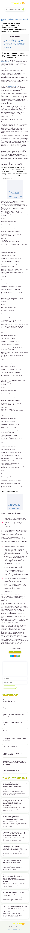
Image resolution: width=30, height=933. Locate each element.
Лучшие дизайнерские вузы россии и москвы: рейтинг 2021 (13, 700)
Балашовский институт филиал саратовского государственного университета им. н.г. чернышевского (13, 862)
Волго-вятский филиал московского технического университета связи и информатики (13, 894)
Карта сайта (14, 929)
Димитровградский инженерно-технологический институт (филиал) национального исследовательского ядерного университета (13, 819)
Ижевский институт (13, 86)
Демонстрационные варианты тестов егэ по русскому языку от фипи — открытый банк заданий (14, 762)
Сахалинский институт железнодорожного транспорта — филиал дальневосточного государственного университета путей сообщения (14, 878)
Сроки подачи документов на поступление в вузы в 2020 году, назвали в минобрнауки (14, 738)
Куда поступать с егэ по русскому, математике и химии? (12, 753)
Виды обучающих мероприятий (12, 770)
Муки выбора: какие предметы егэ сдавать (12, 723)
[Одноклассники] (15, 656)
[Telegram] (17, 656)
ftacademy (17, 3)
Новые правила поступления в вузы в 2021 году (13, 715)
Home (4, 17)
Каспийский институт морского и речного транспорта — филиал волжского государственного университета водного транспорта (15, 909)
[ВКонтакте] (13, 656)
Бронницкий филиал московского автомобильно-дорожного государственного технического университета (15, 506)
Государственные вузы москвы (11, 708)
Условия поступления (9, 48)
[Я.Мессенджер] (11, 656)
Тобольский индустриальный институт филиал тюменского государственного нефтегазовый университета (14, 833)
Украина (5, 730)
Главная (9, 929)
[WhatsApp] (19, 656)
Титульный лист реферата (10, 746)
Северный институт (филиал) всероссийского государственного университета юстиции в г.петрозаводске (15, 848)
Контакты (20, 929)
